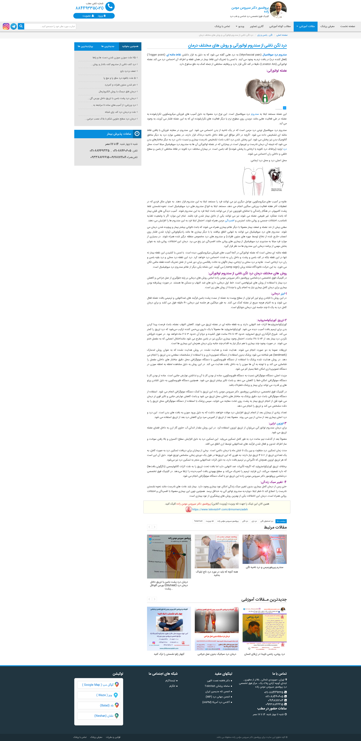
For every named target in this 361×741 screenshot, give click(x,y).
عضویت (87, 15)
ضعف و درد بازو (128, 71)
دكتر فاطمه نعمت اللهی (218, 681)
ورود (100, 15)
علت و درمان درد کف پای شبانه (120, 112)
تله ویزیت (210, 521)
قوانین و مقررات (113, 737)
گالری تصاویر (256, 26)
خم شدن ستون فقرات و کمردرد (120, 85)
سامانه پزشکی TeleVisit (217, 686)
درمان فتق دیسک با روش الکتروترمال (117, 92)
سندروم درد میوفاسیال (274, 55)
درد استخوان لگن (266, 521)
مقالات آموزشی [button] (306, 26)
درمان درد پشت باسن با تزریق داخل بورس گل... (112, 98)
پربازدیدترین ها (85, 46)
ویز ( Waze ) (104, 695)
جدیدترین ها (107, 46)
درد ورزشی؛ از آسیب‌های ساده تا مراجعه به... (113, 105)
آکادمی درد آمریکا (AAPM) (216, 702)
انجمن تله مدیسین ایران (217, 692)
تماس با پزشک (222, 26)
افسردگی (229, 220)
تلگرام (172, 686)
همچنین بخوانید (130, 46)
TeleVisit (198, 521)
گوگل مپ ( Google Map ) (98, 685)
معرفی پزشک (327, 26)
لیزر (282, 293)
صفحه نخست (347, 26)
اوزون (280, 423)
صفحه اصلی (282, 35)
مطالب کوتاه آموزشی (280, 26)
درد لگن (245, 521)
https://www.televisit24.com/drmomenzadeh (220, 509)
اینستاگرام (170, 681)
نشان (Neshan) (107, 716)
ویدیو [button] (241, 26)
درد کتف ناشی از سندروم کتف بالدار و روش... (113, 64)
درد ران (254, 521)
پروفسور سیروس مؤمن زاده (228, 521)
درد (284, 149)
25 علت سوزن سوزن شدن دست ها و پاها (114, 58)
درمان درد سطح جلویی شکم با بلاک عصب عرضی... (110, 119)
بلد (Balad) (107, 705)
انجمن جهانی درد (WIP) (218, 697)
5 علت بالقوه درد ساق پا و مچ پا (120, 78)
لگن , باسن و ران (264, 35)
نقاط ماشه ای (173, 55)
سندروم (254, 114)
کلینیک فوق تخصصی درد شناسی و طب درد (249, 11)
